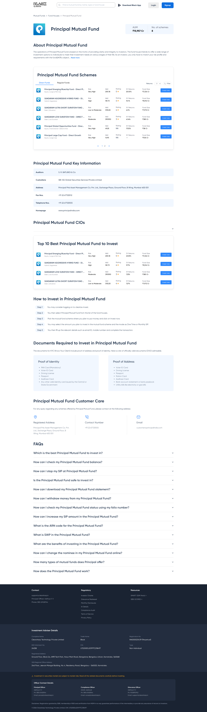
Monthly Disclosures (88, 603)
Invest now (166, 90)
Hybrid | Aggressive (50, 101)
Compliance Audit (88, 610)
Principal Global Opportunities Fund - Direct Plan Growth (69, 126)
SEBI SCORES (136, 599)
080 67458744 (41, 692)
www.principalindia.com (69, 210)
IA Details (84, 607)
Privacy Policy (86, 618)
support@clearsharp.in (40, 595)
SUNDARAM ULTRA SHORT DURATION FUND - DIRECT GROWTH (72, 108)
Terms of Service (87, 614)
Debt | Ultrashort (50, 110)
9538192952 (134, 692)
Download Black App (131, 5)
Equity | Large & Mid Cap (52, 92)
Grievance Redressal (89, 599)
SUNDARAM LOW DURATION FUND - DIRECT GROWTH (68, 117)
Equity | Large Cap (50, 138)
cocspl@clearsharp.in (92, 695)
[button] (44, 83)
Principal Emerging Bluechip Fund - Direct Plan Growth (68, 89)
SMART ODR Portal (138, 595)
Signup (168, 5)
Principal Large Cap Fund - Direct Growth (62, 135)
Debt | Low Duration (51, 119)
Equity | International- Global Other (56, 129)
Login (153, 5)
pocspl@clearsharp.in (45, 695)
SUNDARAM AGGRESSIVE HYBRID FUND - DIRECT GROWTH (70, 98)
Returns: (149, 83)
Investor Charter (87, 595)
